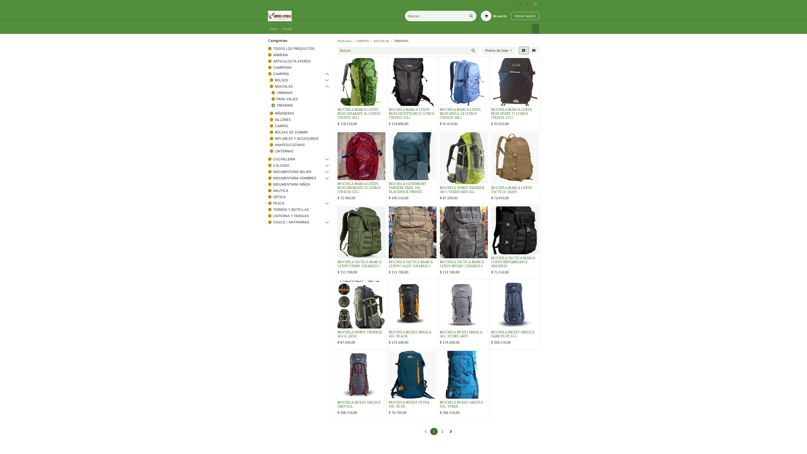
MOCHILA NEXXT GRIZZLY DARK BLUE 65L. (512, 334)
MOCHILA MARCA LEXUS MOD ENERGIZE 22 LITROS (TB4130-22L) (359, 187)
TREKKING (285, 105)
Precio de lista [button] (497, 50)
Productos (344, 41)
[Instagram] (527, 4)
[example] (535, 4)
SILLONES (283, 119)
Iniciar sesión (525, 16)
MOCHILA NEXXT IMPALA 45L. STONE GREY (461, 334)
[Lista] (534, 50)
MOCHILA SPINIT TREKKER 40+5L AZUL (360, 334)
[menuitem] (274, 29)
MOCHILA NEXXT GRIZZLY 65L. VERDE (461, 404)
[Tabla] (523, 50)
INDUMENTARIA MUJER (292, 172)
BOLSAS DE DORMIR (291, 132)
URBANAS (285, 93)
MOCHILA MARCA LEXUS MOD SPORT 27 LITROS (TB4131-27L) (511, 113)
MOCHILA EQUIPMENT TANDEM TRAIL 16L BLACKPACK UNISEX (407, 187)
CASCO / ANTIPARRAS (291, 222)
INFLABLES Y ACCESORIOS (297, 138)
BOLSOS (281, 80)
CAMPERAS (282, 67)
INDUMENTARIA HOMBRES (294, 178)
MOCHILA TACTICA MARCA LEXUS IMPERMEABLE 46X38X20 (513, 262)
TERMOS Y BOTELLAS (291, 209)
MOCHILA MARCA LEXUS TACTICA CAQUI (511, 189)
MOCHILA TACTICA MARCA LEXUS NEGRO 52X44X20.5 (462, 264)
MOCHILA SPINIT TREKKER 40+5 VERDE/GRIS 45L (462, 189)
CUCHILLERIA (284, 159)
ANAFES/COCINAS (290, 145)
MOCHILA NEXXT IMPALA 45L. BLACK (410, 334)
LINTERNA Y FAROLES (291, 216)
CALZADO (281, 165)
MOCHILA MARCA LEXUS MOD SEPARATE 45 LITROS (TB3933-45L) (359, 113)
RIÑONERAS (284, 113)
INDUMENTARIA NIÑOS (291, 184)
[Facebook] (520, 4)
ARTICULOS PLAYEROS (292, 61)
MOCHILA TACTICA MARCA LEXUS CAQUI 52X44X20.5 (411, 264)
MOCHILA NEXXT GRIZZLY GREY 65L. (359, 404)
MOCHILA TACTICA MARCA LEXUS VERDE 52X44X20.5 (359, 264)
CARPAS (281, 126)
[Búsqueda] (471, 16)
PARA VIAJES (287, 99)
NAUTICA (280, 191)
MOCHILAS (284, 86)
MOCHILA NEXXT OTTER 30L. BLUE (409, 404)
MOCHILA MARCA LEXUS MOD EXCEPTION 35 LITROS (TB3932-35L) (411, 113)
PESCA (278, 203)
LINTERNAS (284, 151)
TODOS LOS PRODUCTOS (294, 48)
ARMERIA (280, 55)
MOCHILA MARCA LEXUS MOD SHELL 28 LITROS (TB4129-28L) (460, 113)
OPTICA (279, 197)
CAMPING (281, 74)
